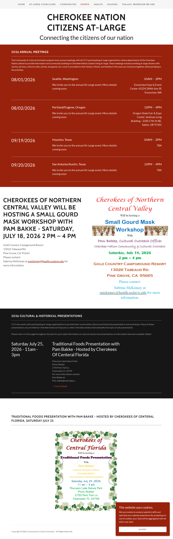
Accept (143, 529)
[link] (86, 29)
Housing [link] (112, 4)
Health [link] (98, 4)
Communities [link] (68, 4)
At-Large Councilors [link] (42, 4)
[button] (59, 385)
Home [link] (21, 4)
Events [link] (85, 4)
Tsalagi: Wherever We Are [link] (138, 4)
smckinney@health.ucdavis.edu (46, 261)
